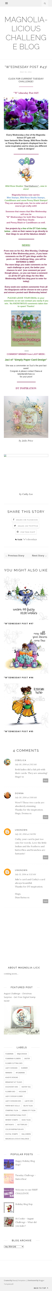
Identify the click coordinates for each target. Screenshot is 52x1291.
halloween (26, 1134)
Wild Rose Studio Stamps (32, 197)
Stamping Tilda (11, 1110)
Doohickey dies (11, 1087)
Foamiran (9, 1054)
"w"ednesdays (30, 539)
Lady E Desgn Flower (14, 1096)
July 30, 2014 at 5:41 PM (25, 834)
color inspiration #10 (14, 1129)
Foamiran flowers (13, 1058)
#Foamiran (20, 1073)
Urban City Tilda (28, 1110)
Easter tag (26, 1087)
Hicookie (22, 1091)
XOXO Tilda (26, 1120)
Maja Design (22, 1054)
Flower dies (10, 1091)
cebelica (20, 760)
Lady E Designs (11, 1068)
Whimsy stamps (11, 1120)
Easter (27, 1058)
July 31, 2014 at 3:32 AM (25, 874)
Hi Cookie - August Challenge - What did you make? (25, 1222)
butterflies (22, 1124)
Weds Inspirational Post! (15, 1115)
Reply (46, 780)
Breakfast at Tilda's (13, 1082)
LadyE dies (29, 1101)
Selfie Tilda (28, 1106)
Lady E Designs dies (13, 1101)
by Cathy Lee (26, 494)
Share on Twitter (28, 526)
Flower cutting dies (13, 1063)
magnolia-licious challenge (17, 1139)
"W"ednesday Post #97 (18, 623)
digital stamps (11, 1134)
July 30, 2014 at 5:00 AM (26, 797)
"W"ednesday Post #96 (18, 677)
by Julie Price (26, 440)
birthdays (9, 1124)
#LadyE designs (11, 1077)
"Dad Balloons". (31, 186)
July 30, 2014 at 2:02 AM (25, 764)
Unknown (21, 830)
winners (8, 1073)
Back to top (40, 1288)
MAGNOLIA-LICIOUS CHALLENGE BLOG (26, 33)
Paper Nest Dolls (12, 1106)
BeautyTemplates (19, 1280)
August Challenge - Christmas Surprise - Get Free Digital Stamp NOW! (19, 997)
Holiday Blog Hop (24, 1204)
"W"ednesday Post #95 (18, 731)
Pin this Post (28, 532)
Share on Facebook (27, 520)
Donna (19, 793)
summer (24, 1068)
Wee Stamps (13, 197)
